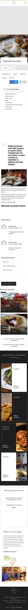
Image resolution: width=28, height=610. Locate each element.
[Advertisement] (14, 20)
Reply (10, 236)
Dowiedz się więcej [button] (9, 551)
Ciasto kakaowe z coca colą (16, 505)
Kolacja (15, 74)
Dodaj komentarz (9, 283)
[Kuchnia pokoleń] (14, 2)
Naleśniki (22, 74)
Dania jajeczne (6, 74)
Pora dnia (11, 78)
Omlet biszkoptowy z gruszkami (10, 328)
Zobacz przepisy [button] (16, 387)
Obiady (4, 78)
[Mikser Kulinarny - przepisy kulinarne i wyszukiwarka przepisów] (10, 560)
